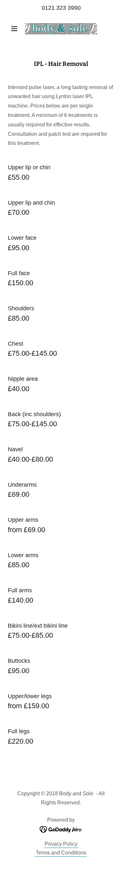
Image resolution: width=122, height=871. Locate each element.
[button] (16, 28)
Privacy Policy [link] (61, 844)
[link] (60, 29)
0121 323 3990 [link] (61, 8)
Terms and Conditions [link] (61, 852)
